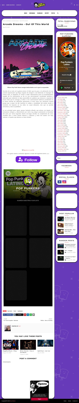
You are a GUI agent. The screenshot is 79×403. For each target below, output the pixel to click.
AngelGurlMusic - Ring (9, 351)
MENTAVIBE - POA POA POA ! (70, 230)
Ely (19, 326)
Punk (15, 311)
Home (4, 21)
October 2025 (61, 114)
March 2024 (61, 144)
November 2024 (62, 131)
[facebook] (74, 5)
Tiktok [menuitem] (53, 13)
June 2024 (60, 139)
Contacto (18, 5)
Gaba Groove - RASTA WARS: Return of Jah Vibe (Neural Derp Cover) (70, 224)
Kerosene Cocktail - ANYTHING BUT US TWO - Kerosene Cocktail (70, 245)
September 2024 (62, 135)
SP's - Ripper (68, 250)
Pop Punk (10, 311)
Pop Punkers (13, 401)
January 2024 (61, 148)
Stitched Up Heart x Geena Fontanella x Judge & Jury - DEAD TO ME (70, 257)
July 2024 (60, 138)
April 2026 (60, 104)
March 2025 (61, 125)
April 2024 (60, 143)
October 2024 (61, 133)
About (69, 401)
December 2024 (62, 130)
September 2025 (62, 115)
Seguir (39, 399)
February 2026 (61, 107)
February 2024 (61, 146)
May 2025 (60, 122)
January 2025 (61, 128)
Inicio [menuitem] (25, 13)
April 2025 (60, 123)
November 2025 (62, 112)
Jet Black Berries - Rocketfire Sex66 (70, 218)
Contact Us (75, 401)
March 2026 (61, 106)
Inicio (3, 5)
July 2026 (60, 99)
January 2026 (61, 109)
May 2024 (60, 141)
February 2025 (61, 127)
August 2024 (61, 136)
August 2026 (61, 98)
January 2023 (61, 151)
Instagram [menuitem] (32, 13)
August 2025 (61, 117)
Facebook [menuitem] (40, 13)
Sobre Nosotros (10, 5)
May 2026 (60, 102)
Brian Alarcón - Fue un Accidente (27, 351)
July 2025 (60, 118)
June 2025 (60, 120)
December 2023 (62, 149)
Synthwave (8, 21)
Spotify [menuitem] (47, 13)
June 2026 (60, 101)
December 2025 (62, 110)
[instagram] (76, 5)
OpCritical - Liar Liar (43, 351)
